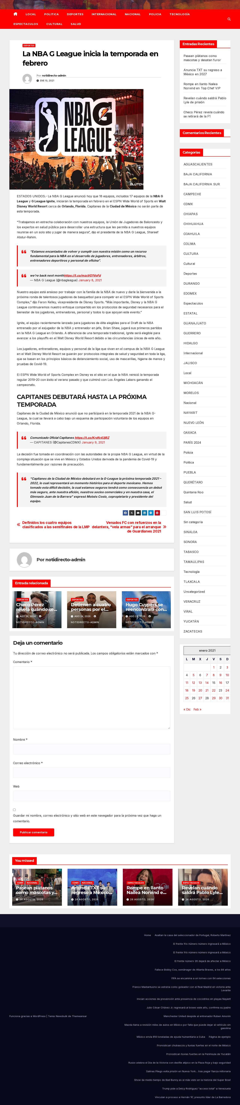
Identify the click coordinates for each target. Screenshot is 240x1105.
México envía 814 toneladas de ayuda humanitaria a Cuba (171, 1036)
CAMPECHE (192, 194)
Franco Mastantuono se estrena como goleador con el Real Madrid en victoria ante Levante (182, 988)
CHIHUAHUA (194, 224)
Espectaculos (26, 24)
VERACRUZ (192, 601)
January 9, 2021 (93, 442)
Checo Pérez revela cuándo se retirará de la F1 (35, 609)
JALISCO (190, 363)
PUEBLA (190, 472)
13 (200, 683)
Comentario (22, 662)
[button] (229, 19)
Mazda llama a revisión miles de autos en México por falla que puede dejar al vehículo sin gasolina (177, 1026)
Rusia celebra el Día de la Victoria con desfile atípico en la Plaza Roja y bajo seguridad (179, 1062)
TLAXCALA (192, 582)
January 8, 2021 (90, 280)
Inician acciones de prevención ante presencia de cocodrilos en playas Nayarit (184, 998)
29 (214, 698)
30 (220, 698)
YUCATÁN (191, 621)
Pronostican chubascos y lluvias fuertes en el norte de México (194, 1045)
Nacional (133, 14)
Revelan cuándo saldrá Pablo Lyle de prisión (200, 892)
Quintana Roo (193, 492)
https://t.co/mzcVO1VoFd (82, 275)
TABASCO (191, 552)
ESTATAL (190, 313)
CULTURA (191, 254)
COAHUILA (192, 234)
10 (227, 675)
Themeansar (79, 1016)
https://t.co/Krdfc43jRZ (92, 438)
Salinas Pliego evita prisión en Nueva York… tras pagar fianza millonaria (188, 1071)
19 (193, 690)
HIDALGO (191, 343)
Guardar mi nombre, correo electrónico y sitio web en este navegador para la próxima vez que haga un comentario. (87, 818)
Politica (51, 14)
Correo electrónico (28, 763)
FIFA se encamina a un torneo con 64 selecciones (201, 978)
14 (207, 683)
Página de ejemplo (220, 1036)
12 (193, 683)
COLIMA (190, 244)
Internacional (104, 14)
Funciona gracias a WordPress (27, 1016)
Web (16, 786)
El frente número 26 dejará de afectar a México (203, 960)
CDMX (188, 204)
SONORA (190, 542)
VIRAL (188, 611)
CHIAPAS (191, 214)
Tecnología (180, 14)
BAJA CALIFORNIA (198, 174)
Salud (76, 24)
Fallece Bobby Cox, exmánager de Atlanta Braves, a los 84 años (193, 969)
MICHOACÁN (193, 383)
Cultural (54, 24)
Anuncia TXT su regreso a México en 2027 (90, 892)
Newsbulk (61, 1016)
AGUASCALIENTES (198, 164)
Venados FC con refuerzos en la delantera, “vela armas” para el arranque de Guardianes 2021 (126, 527)
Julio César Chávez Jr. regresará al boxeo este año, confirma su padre (189, 1007)
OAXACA (190, 432)
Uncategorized (194, 591)
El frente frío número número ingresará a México (202, 943)
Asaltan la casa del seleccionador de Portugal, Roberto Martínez (193, 935)
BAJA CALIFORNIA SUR (202, 184)
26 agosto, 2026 (31, 899)
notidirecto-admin (54, 75)
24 (227, 690)
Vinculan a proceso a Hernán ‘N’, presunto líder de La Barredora (193, 1097)
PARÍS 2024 (192, 442)
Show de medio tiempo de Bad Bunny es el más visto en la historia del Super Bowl (182, 1079)
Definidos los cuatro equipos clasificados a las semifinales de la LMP (56, 525)
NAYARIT (190, 413)
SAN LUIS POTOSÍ (198, 512)
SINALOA (190, 532)
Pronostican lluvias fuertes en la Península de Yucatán (198, 1053)
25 (187, 698)
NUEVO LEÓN (194, 423)
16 (220, 683)
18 (186, 690)
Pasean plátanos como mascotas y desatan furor (35, 892)
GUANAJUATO (195, 323)
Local (31, 14)
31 (227, 698)
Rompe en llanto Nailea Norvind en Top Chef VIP (146, 892)
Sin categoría (193, 522)
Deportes (75, 14)
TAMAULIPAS (194, 562)
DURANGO (192, 283)
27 (200, 698)
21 (207, 690)
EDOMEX (190, 293)
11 (187, 683)
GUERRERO (192, 333)
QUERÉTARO (193, 482)
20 (200, 690)
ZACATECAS (193, 631)
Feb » (197, 709)
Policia (155, 14)
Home (147, 935)
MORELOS (191, 393)
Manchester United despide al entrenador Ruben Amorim (197, 1016)
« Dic (187, 709)
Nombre (20, 739)
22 (213, 690)
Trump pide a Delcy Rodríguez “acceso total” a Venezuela (196, 1088)
